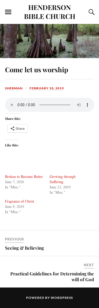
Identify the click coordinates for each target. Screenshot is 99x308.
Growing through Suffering (63, 179)
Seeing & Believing (24, 248)
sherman (14, 88)
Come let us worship (36, 69)
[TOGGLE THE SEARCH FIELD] (91, 12)
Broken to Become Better (24, 176)
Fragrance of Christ (19, 201)
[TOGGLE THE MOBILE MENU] (8, 12)
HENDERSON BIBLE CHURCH (49, 11)
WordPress (62, 298)
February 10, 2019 (47, 88)
